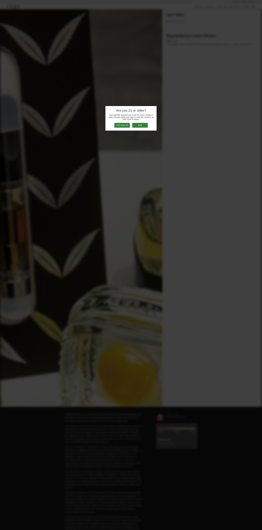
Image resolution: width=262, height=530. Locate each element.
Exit (140, 125)
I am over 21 (122, 125)
